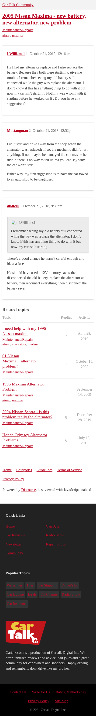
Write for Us (41, 692)
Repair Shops (56, 544)
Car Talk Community (18, 5)
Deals (32, 594)
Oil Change (49, 594)
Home (7, 470)
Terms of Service (69, 470)
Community (14, 553)
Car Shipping (47, 585)
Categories (24, 470)
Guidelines (44, 470)
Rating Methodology (71, 692)
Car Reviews (15, 535)
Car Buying (15, 594)
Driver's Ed (70, 585)
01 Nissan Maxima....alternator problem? (19, 361)
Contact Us (18, 692)
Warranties (14, 585)
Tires (30, 585)
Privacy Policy (13, 479)
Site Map (61, 701)
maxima (17, 35)
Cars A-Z (53, 526)
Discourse (28, 490)
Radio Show (55, 535)
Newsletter (13, 544)
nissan (6, 35)
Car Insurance (17, 604)
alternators (19, 344)
